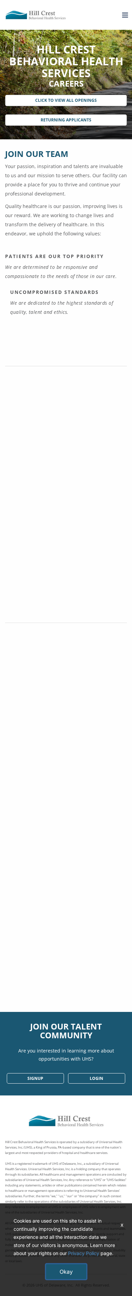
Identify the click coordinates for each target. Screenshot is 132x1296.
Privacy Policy (83, 1253)
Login (96, 1078)
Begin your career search (66, 996)
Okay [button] (66, 1271)
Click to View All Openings (66, 100)
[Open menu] (123, 15)
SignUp (35, 1078)
